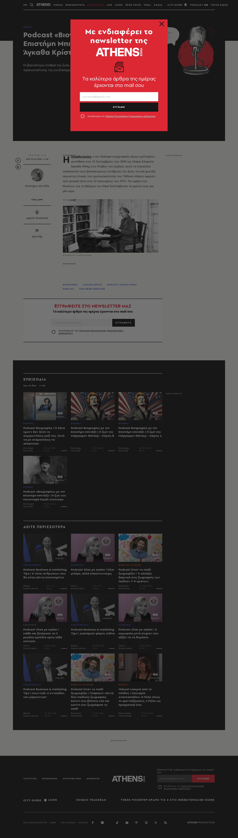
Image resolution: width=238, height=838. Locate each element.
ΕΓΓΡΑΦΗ (119, 107)
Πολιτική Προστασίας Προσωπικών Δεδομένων (131, 116)
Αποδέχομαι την (122, 116)
